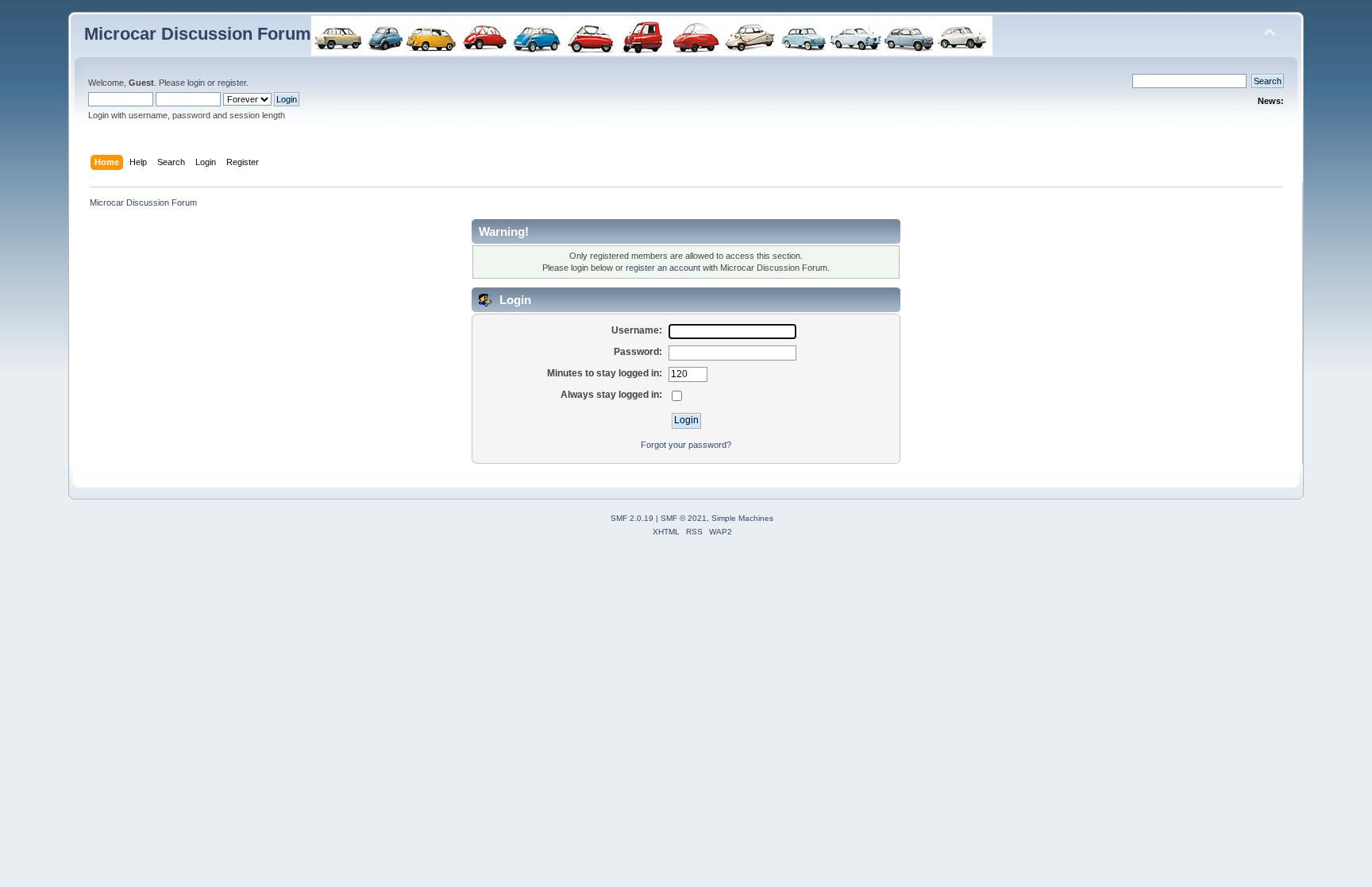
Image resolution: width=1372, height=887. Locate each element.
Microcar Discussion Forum (197, 34)
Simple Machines (742, 518)
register (232, 82)
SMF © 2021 (684, 518)
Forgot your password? (686, 444)
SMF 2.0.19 (632, 518)
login (196, 82)
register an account (663, 267)
